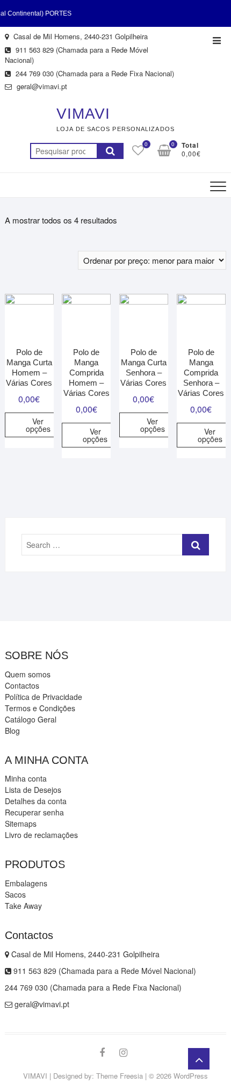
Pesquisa (110, 151)
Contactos (22, 685)
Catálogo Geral (30, 719)
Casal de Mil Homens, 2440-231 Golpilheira (79, 36)
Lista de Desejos (33, 789)
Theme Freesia (119, 1076)
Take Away (23, 905)
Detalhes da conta (36, 801)
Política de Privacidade (43, 696)
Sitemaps (21, 823)
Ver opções (38, 425)
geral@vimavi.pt (41, 86)
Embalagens (26, 883)
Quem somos (27, 674)
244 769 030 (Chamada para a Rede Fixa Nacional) (93, 73)
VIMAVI (83, 113)
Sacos (15, 894)
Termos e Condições (40, 708)
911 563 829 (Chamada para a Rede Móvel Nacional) (76, 55)
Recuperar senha (34, 812)
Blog (12, 730)
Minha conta (26, 778)
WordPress (191, 1076)
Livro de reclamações (41, 834)
